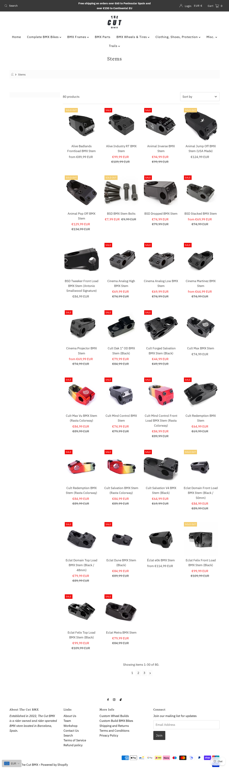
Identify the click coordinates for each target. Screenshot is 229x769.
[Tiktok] (121, 699)
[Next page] (150, 673)
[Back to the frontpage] (13, 74)
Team (67, 721)
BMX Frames (77, 37)
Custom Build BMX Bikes (116, 721)
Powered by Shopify (54, 765)
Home (16, 37)
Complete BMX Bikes (43, 37)
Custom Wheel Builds (114, 716)
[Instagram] (114, 699)
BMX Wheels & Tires (132, 37)
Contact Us (71, 731)
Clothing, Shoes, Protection (177, 37)
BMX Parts (102, 37)
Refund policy (73, 745)
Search (68, 735)
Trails (113, 46)
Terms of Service (75, 740)
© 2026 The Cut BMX (23, 765)
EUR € (198, 5)
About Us (70, 716)
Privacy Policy (108, 735)
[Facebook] (108, 699)
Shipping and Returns (114, 726)
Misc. (210, 37)
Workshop (70, 726)
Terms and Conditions (114, 731)
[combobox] (39, 5)
